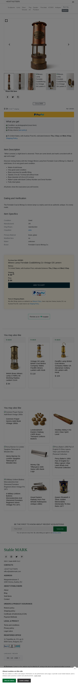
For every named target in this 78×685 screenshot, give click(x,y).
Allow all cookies (9, 680)
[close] (74, 668)
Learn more (37, 676)
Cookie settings (24, 680)
